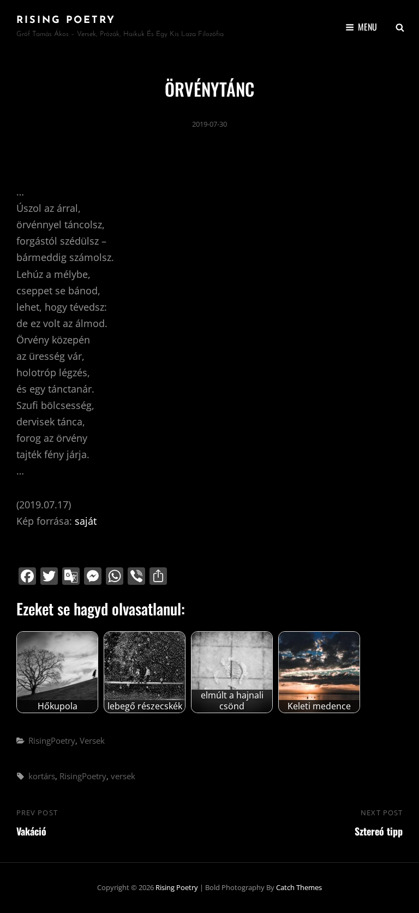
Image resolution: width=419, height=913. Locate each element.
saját (86, 520)
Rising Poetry (66, 21)
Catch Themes (299, 887)
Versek (92, 740)
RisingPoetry (51, 740)
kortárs (41, 775)
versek (123, 775)
